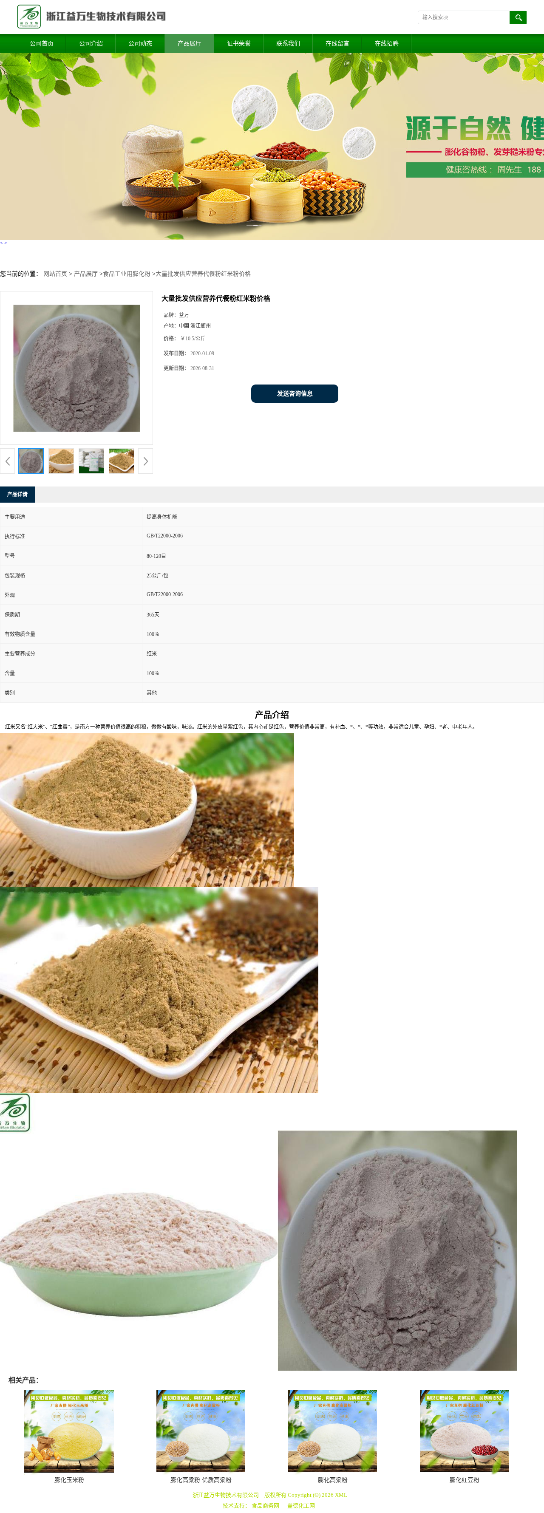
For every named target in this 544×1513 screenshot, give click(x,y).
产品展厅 (189, 43)
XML (341, 1495)
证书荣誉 (239, 43)
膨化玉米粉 (69, 1480)
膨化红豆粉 (464, 1480)
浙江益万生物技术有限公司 (226, 1495)
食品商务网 (265, 1505)
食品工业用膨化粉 (126, 274)
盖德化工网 (301, 1505)
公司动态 (140, 43)
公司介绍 (91, 43)
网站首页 (55, 274)
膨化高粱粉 (333, 1480)
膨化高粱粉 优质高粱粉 (201, 1480)
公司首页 (42, 43)
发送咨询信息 (295, 393)
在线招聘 (387, 43)
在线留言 (337, 43)
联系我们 (288, 43)
